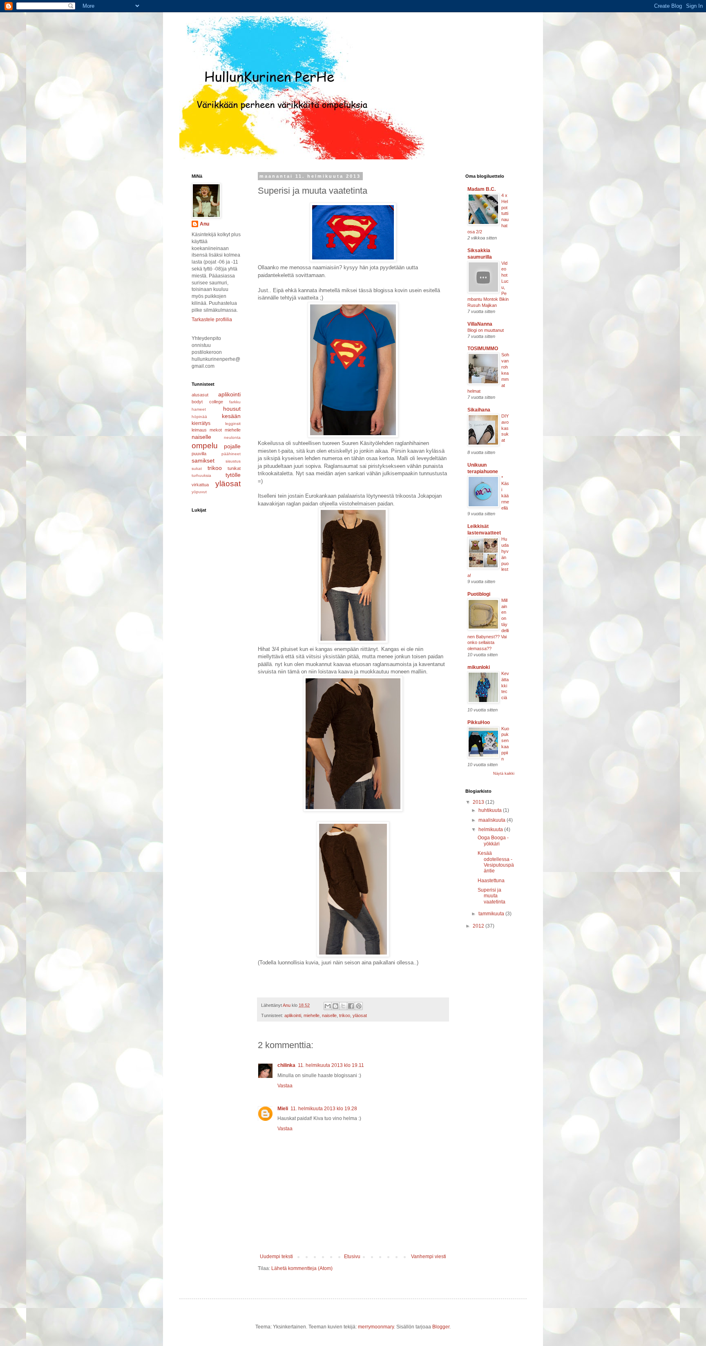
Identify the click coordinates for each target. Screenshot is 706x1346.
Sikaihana (478, 410)
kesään (231, 416)
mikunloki (478, 667)
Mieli (282, 1108)
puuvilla (199, 453)
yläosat (360, 1015)
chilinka (286, 1065)
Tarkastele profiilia (212, 319)
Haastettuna (491, 880)
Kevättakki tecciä (505, 685)
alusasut (200, 394)
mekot (216, 429)
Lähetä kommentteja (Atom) (302, 1268)
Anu (204, 224)
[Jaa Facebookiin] (351, 1006)
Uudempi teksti (276, 1256)
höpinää (199, 416)
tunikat (234, 468)
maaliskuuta (492, 820)
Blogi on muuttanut (485, 330)
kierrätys (201, 423)
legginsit (233, 423)
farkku (235, 402)
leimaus (199, 429)
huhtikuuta (490, 810)
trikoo (344, 1015)
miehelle (311, 1015)
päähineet (231, 454)
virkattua (200, 484)
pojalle (232, 446)
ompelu (205, 445)
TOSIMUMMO (482, 348)
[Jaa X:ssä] (343, 1006)
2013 (479, 802)
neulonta (232, 437)
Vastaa (285, 1086)
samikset (203, 460)
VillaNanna (479, 324)
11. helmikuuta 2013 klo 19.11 (331, 1065)
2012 (479, 926)
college (216, 401)
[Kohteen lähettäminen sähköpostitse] (328, 1006)
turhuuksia (201, 475)
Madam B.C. (481, 189)
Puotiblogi (478, 594)
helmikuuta (491, 829)
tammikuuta (491, 914)
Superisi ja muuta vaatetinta (491, 896)
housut (232, 408)
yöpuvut (199, 492)
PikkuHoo (478, 722)
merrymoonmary (376, 1327)
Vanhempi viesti (428, 1256)
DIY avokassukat (505, 428)
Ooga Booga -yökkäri (493, 840)
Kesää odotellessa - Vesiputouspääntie (496, 862)
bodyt (197, 401)
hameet (199, 409)
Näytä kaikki (503, 773)
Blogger (440, 1327)
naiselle (329, 1015)
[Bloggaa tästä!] (335, 1006)
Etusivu (352, 1256)
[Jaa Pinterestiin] (359, 1006)
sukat (197, 468)
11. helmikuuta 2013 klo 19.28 (323, 1108)
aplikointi (292, 1015)
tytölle (233, 475)
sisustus (233, 461)
